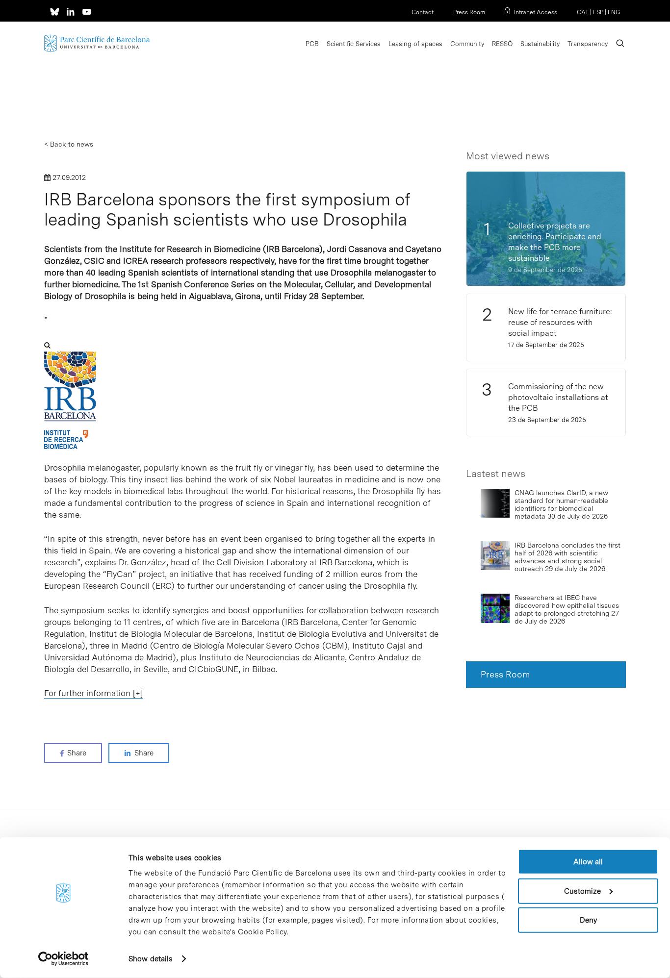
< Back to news (68, 144)
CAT (583, 12)
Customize (582, 890)
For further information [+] (93, 693)
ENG (614, 12)
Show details (151, 958)
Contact (423, 12)
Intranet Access (535, 12)
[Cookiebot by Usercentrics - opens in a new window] (63, 959)
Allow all (588, 861)
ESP (598, 12)
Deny (588, 920)
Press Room (469, 12)
